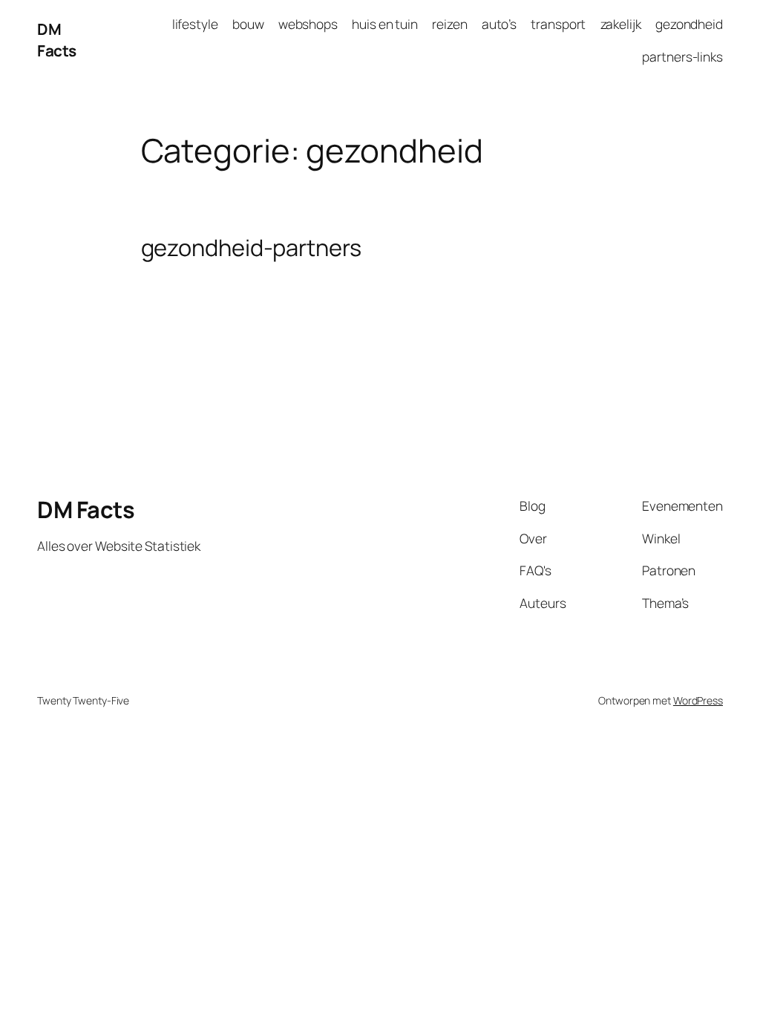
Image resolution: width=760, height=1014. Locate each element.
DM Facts (56, 40)
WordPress (698, 700)
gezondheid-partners (251, 248)
